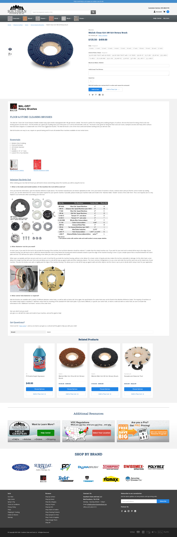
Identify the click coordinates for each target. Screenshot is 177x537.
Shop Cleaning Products (52, 512)
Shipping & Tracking (14, 512)
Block (68, 18)
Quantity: (91, 78)
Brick (56, 18)
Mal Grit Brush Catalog (17, 170)
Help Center (157, 18)
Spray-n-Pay (11, 502)
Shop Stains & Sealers (52, 509)
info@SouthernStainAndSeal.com (97, 504)
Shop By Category (50, 502)
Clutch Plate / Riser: (97, 52)
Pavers (43, 18)
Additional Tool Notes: (95, 69)
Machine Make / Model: (96, 63)
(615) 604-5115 (92, 507)
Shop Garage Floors (51, 520)
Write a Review (102, 35)
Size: (93, 46)
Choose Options (39, 389)
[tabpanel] (39, 370)
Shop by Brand (49, 499)
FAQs (9, 509)
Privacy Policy (12, 507)
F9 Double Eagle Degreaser (35, 376)
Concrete (16, 18)
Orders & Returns (13, 515)
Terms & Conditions (14, 504)
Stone (81, 18)
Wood (30, 18)
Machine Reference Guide (41, 170)
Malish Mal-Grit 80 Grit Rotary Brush (104, 376)
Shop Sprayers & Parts (52, 515)
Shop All (47, 522)
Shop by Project (50, 504)
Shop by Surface (50, 497)
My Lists (166, 18)
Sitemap (10, 517)
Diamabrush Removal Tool (133, 376)
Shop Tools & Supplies (52, 517)
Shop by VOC (49, 507)
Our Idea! (10, 497)
